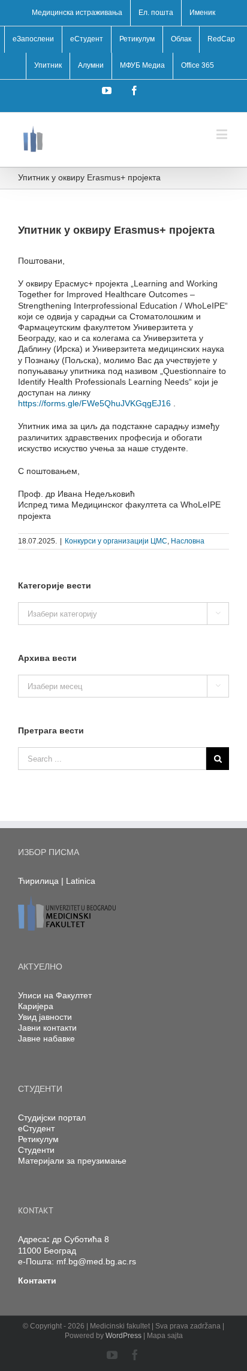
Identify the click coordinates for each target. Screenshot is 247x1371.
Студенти (36, 1150)
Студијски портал (52, 1117)
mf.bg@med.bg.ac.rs (96, 1261)
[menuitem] (77, 13)
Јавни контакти (47, 1027)
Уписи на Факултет (55, 995)
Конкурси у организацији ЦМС (116, 541)
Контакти (37, 1280)
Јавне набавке (46, 1038)
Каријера (35, 1006)
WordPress (123, 1335)
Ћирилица (38, 881)
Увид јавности (45, 1017)
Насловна (187, 541)
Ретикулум (38, 1139)
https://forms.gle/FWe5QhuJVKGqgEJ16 (94, 403)
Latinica (80, 881)
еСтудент (36, 1128)
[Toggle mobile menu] (222, 134)
